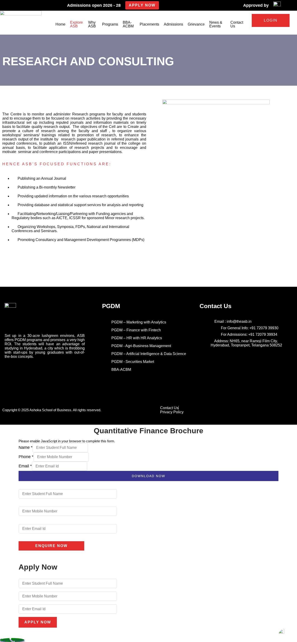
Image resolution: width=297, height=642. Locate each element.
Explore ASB (76, 24)
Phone (26, 456)
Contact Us (236, 24)
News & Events (215, 24)
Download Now (148, 476)
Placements (149, 24)
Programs (110, 24)
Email (25, 466)
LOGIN (271, 20)
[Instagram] (19, 370)
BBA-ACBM (128, 24)
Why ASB (92, 24)
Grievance (196, 24)
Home (60, 24)
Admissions (173, 24)
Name (25, 447)
